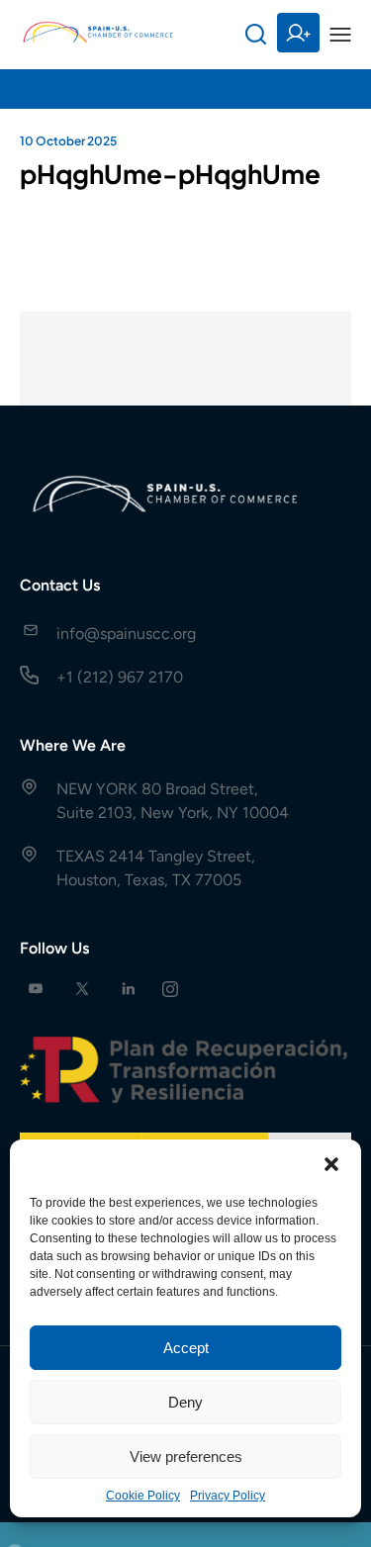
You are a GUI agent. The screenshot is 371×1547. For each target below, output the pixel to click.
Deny (185, 1402)
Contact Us (60, 585)
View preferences (186, 1456)
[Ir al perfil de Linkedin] (128, 988)
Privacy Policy (227, 1495)
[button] (331, 1164)
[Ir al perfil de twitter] (82, 988)
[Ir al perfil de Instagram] (170, 988)
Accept (186, 1347)
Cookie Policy (143, 1495)
